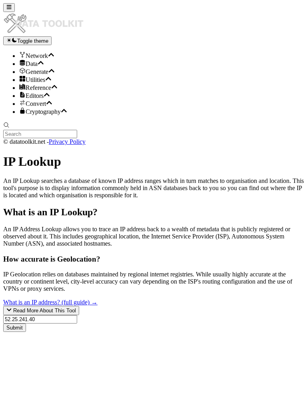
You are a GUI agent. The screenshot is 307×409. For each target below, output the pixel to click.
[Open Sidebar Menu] (9, 7)
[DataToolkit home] (47, 32)
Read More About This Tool (44, 311)
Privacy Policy (67, 141)
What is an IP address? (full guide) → (50, 302)
